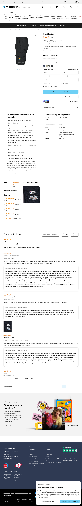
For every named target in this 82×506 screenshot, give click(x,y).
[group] (60, 79)
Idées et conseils (33, 456)
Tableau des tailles (72, 69)
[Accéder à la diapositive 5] (25, 70)
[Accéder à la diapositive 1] (17, 70)
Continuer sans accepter (44, 484)
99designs (13, 2)
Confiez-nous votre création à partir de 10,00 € (64, 101)
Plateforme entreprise (32, 2)
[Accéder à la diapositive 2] (19, 70)
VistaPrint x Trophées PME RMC (52, 459)
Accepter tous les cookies (70, 501)
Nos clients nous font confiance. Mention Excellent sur (69, 459)
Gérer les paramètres (48, 501)
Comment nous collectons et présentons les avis (12, 189)
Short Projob (47, 29)
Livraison (31, 454)
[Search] (57, 234)
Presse (47, 456)
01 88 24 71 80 (7, 493)
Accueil (6, 29)
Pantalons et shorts (36, 29)
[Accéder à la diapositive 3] (21, 70)
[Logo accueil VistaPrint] (11, 7)
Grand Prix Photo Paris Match (53, 462)
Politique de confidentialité (21, 493)
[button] (8, 326)
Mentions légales (7, 495)
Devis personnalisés (45, 2)
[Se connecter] (71, 7)
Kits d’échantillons (33, 461)
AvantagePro (21, 2)
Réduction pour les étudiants (36, 463)
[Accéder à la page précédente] (59, 386)
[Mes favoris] (64, 7)
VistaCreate (6, 2)
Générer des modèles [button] (59, 92)
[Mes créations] (57, 7)
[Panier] (77, 7)
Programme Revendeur (35, 458)
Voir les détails (47, 51)
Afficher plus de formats (50, 86)
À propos (47, 449)
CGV (30, 493)
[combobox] (32, 7)
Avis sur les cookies (42, 497)
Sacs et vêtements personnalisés (19, 29)
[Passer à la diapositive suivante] (38, 50)
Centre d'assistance (34, 452)
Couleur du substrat (51, 63)
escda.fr (5, 478)
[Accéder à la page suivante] (76, 386)
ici (64, 25)
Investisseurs (48, 454)
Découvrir (8, 426)
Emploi (47, 452)
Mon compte (32, 449)
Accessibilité (32, 465)
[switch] (72, 2)
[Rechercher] (42, 7)
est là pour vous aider (10, 456)
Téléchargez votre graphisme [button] (59, 97)
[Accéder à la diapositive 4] (23, 70)
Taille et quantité (48, 69)
